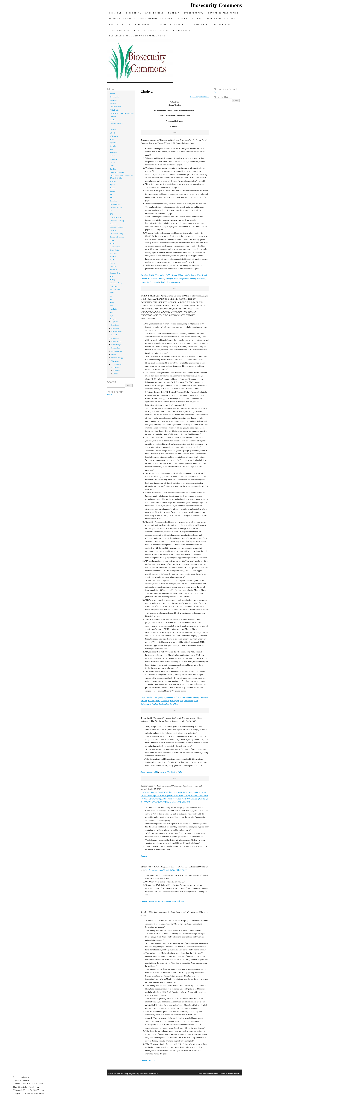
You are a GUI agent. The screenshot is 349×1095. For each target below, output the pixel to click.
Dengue (151, 901)
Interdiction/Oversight (156, 18)
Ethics (112, 240)
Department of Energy (117, 220)
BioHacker (113, 269)
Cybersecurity (194, 13)
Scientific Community (170, 24)
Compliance (113, 201)
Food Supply (114, 286)
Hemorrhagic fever (181, 278)
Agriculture (113, 143)
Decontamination (115, 217)
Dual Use (113, 230)
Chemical (115, 13)
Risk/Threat (143, 24)
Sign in (109, 394)
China (112, 165)
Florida (112, 260)
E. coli (204, 275)
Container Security (116, 207)
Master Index (182, 30)
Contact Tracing (115, 204)
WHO (180, 772)
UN (154, 1060)
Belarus (112, 188)
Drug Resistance (116, 351)
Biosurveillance (186, 697)
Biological (133, 13)
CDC (150, 1060)
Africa (112, 139)
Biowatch (113, 191)
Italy (111, 312)
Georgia (112, 263)
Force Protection (115, 289)
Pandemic (113, 103)
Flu (181, 700)
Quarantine (175, 282)
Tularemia (145, 282)
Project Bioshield (147, 697)
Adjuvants (114, 322)
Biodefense (115, 325)
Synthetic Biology (117, 358)
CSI (111, 211)
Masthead (113, 129)
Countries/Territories (223, 13)
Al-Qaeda (159, 697)
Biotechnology (116, 344)
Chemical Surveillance (117, 172)
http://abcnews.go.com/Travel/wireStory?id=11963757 (166, 870)
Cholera (144, 278)
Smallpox (169, 278)
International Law (189, 18)
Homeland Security (116, 273)
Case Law (113, 120)
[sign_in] (199, 96)
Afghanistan (114, 136)
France (112, 292)
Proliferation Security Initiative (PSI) (121, 113)
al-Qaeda (112, 146)
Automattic (236, 1073)
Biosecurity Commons (216, 5)
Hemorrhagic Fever (168, 901)
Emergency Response (117, 237)
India (111, 276)
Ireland (112, 302)
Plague (193, 278)
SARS (156, 772)
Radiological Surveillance (169, 704)
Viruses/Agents (119, 30)
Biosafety (114, 335)
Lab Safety (174, 700)
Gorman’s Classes (156, 30)
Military (181, 275)
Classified (113, 169)
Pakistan (180, 901)
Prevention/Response (221, 18)
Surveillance (198, 24)
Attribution (113, 152)
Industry (112, 279)
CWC (111, 214)
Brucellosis (201, 278)
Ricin (199, 275)
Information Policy (122, 18)
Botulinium (116, 367)
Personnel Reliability (116, 123)
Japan (193, 275)
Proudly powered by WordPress (208, 1073)
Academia (165, 700)
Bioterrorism (160, 275)
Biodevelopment (116, 331)
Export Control (114, 250)
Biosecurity (115, 338)
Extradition (113, 253)
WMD (137, 30)
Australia (113, 156)
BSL (111, 194)
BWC (111, 197)
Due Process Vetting (116, 233)
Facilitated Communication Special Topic (137, 36)
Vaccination (165, 282)
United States (221, 24)
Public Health (171, 275)
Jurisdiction (113, 309)
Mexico (174, 772)
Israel (111, 306)
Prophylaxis (154, 282)
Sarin (187, 275)
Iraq (111, 299)
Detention (113, 224)
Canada (112, 162)
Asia (111, 149)
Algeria (112, 184)
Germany (113, 266)
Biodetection (115, 328)
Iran (111, 296)
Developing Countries (117, 227)
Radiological (154, 13)
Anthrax (161, 278)
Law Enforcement (115, 107)
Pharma (113, 354)
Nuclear (173, 13)
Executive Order (115, 247)
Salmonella (152, 278)
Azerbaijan (113, 159)
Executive (113, 256)
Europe (112, 243)
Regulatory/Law (120, 24)
